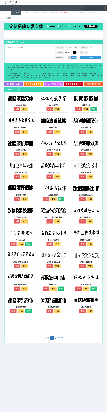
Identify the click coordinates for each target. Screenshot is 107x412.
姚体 (77, 65)
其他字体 (73, 12)
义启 (97, 75)
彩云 (32, 67)
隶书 (35, 65)
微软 (49, 73)
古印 (58, 65)
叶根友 (27, 77)
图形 (90, 65)
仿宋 (18, 67)
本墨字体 (66, 75)
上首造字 (46, 77)
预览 (94, 109)
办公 (45, 67)
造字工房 (38, 73)
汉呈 (95, 73)
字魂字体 (17, 75)
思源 (23, 75)
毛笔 (95, 65)
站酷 (49, 75)
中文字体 (16, 12)
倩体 (87, 67)
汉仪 (32, 73)
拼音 (68, 67)
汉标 (32, 75)
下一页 (60, 338)
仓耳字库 (92, 75)
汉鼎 (53, 73)
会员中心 (95, 12)
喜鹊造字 (66, 73)
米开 (40, 77)
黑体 (17, 65)
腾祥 (44, 73)
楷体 (21, 65)
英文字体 (25, 12)
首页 (7, 12)
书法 (82, 67)
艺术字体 (35, 12)
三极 (90, 73)
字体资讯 (83, 12)
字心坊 (73, 75)
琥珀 (86, 65)
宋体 (12, 65)
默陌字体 (34, 77)
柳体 (64, 67)
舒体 (91, 67)
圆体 (44, 65)
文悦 (21, 77)
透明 (73, 58)
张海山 (59, 75)
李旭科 (44, 75)
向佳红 (73, 73)
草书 (31, 65)
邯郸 (53, 75)
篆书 (26, 65)
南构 (28, 75)
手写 (49, 65)
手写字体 (45, 12)
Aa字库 (59, 73)
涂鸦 (59, 67)
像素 (96, 67)
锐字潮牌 (26, 73)
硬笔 (50, 67)
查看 (17, 109)
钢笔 (73, 67)
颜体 (22, 67)
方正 (20, 73)
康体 (27, 67)
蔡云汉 (38, 75)
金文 (67, 65)
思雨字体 (84, 75)
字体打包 (54, 12)
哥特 (72, 65)
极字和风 (14, 73)
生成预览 (90, 58)
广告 (77, 67)
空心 (81, 65)
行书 (36, 67)
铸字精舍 (84, 73)
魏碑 (40, 65)
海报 (13, 67)
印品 (78, 75)
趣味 (55, 67)
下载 (24, 109)
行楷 (41, 67)
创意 (100, 65)
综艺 (54, 65)
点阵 (63, 65)
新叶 (17, 77)
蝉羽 (78, 73)
